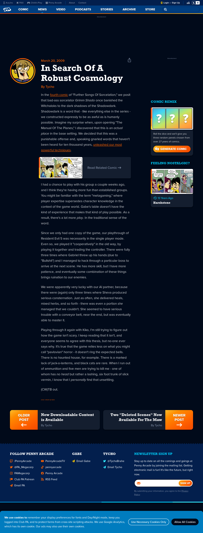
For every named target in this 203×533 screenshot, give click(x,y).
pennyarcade (53, 467)
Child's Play (36, 2)
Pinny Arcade (55, 2)
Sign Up (176, 2)
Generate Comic (173, 149)
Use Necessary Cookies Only (148, 522)
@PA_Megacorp (23, 467)
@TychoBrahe (116, 461)
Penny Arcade (54, 473)
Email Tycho (115, 467)
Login (166, 2)
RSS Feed (51, 479)
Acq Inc (9, 2)
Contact (82, 2)
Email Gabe (83, 461)
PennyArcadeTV (55, 461)
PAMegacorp (22, 473)
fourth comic (59, 94)
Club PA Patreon (24, 479)
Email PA (19, 485)
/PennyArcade (23, 461)
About (72, 2)
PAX (21, 2)
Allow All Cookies (185, 522)
